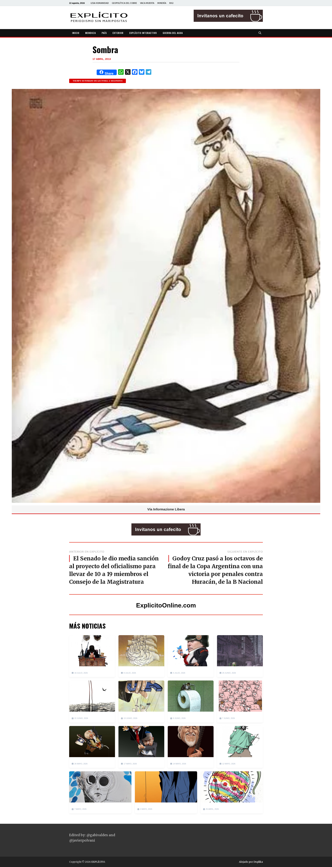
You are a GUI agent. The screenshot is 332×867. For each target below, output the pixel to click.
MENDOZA (90, 33)
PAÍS (104, 33)
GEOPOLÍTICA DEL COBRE (124, 3)
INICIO (75, 33)
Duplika (258, 861)
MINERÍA (161, 3)
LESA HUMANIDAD (100, 3)
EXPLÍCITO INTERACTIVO (143, 33)
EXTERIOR (118, 33)
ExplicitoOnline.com (166, 605)
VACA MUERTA (147, 3)
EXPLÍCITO (98, 861)
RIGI (171, 3)
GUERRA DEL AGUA (173, 33)
